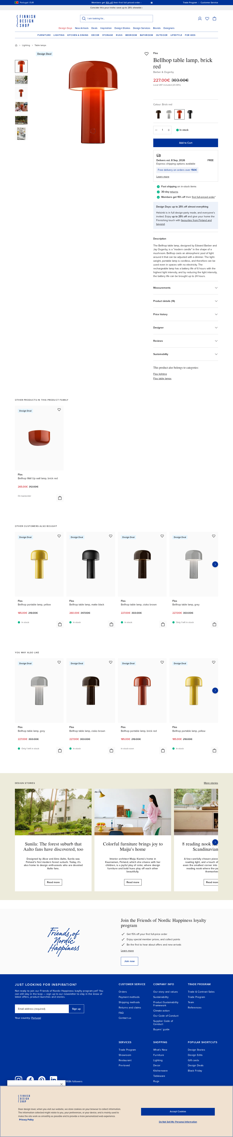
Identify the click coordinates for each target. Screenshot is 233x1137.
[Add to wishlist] (146, 53)
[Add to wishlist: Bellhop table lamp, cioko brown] (162, 536)
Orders (123, 991)
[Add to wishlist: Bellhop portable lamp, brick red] (162, 662)
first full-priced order (203, 197)
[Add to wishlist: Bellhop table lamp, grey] (214, 536)
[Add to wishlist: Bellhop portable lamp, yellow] (59, 536)
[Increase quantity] (168, 130)
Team (191, 1002)
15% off (109, 2)
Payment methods (129, 997)
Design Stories (122, 28)
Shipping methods (129, 1002)
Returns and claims (130, 1007)
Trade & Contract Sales (201, 991)
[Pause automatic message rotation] (152, 2)
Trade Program (196, 997)
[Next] (215, 842)
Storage (107, 35)
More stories (211, 783)
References (195, 1007)
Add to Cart (185, 142)
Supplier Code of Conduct (163, 1023)
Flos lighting (160, 374)
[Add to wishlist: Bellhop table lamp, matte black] (110, 536)
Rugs (119, 35)
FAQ (121, 1012)
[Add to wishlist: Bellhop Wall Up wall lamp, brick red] (59, 409)
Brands (157, 28)
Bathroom (146, 35)
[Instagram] (18, 1079)
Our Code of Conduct (165, 1015)
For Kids (190, 35)
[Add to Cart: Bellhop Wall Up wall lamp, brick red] (60, 498)
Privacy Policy (26, 1119)
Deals (94, 28)
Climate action (161, 1010)
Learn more (127, 950)
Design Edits (195, 1055)
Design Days (65, 28)
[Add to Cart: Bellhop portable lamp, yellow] (60, 624)
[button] (200, 18)
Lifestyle (176, 35)
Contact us (125, 1018)
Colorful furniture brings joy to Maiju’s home (133, 846)
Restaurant (125, 1060)
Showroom (125, 1055)
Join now (129, 961)
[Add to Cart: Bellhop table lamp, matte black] (111, 624)
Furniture (44, 35)
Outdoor (162, 35)
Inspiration (106, 28)
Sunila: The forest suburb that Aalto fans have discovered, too (53, 846)
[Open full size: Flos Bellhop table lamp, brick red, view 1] (93, 102)
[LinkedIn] (53, 1079)
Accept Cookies (178, 1111)
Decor (95, 35)
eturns (174, 191)
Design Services (141, 28)
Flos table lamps (162, 378)
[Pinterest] (42, 1079)
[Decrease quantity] (156, 130)
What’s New (160, 1049)
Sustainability (161, 997)
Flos (155, 53)
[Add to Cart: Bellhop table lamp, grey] (214, 624)
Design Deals (196, 1065)
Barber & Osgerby (163, 72)
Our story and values (165, 991)
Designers (168, 28)
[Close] (62, 1084)
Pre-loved (124, 1065)
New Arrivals (81, 28)
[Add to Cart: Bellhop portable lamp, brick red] (163, 750)
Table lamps (40, 45)
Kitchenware (160, 1070)
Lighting (59, 35)
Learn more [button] (162, 176)
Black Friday (195, 1070)
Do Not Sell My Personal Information (178, 1121)
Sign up (76, 1008)
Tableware (159, 1076)
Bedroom (131, 35)
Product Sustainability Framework (165, 1004)
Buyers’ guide (161, 1029)
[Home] (16, 45)
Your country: (23, 1018)
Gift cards (193, 1060)
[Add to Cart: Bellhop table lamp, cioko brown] (163, 624)
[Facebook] (30, 1079)
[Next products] (215, 564)
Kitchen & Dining (77, 35)
